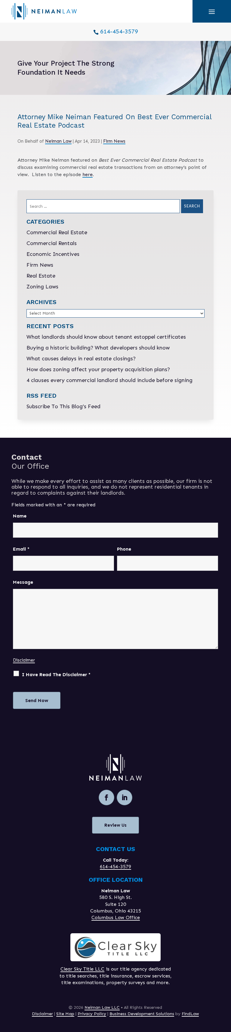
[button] (212, 11)
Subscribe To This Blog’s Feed (63, 406)
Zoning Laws (42, 286)
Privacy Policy (92, 1013)
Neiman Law (58, 141)
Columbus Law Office (115, 917)
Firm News (114, 141)
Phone (124, 549)
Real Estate (40, 275)
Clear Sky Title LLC (82, 969)
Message (23, 582)
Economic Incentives (52, 254)
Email (21, 549)
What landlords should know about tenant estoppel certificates (106, 337)
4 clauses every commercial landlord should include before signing (109, 380)
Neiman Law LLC (102, 1007)
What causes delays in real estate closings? (81, 358)
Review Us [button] (115, 825)
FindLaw (190, 1013)
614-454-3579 (119, 31)
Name (19, 516)
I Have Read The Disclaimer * (56, 674)
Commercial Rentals (51, 243)
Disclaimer (24, 660)
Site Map (65, 1013)
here (87, 174)
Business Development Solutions (141, 1013)
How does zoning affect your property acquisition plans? (98, 369)
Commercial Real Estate (56, 232)
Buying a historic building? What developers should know (98, 347)
